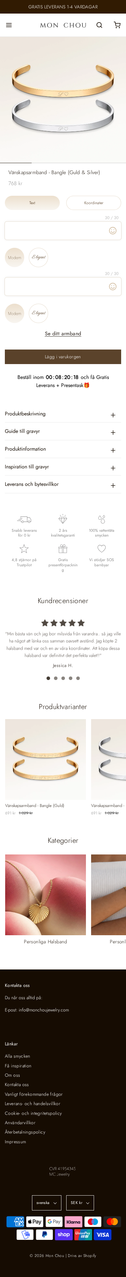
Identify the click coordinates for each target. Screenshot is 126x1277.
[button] (63, 100)
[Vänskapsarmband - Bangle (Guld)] (45, 759)
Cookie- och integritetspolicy (33, 1113)
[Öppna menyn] (9, 25)
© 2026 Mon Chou (47, 1256)
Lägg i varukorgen (63, 356)
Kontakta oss (17, 1084)
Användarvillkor (20, 1122)
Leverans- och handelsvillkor (32, 1103)
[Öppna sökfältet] (99, 25)
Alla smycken (17, 1056)
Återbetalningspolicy (25, 1132)
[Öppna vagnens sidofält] (117, 25)
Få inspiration (18, 1065)
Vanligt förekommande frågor (34, 1094)
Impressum (15, 1141)
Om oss (12, 1075)
